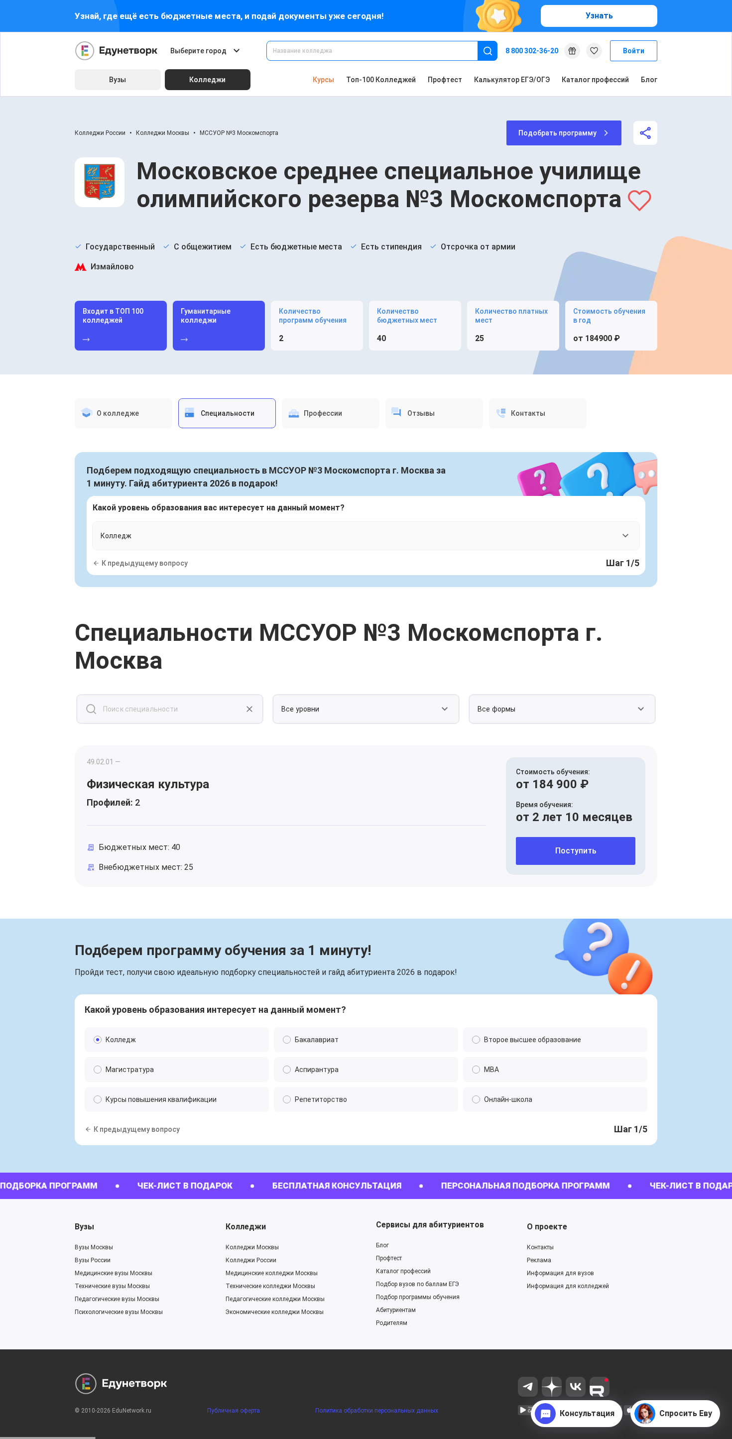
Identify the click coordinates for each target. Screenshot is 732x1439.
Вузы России (93, 1260)
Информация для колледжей (568, 1286)
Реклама (539, 1260)
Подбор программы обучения (418, 1297)
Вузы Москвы (94, 1247)
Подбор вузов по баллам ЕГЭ (417, 1284)
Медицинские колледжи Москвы (272, 1273)
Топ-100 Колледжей (381, 80)
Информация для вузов (560, 1273)
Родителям (391, 1322)
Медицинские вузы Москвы (113, 1273)
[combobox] (379, 51)
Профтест (445, 80)
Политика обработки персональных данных (376, 1410)
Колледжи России (100, 132)
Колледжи (246, 1226)
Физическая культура (148, 784)
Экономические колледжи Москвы (275, 1312)
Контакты (540, 1247)
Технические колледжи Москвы (270, 1286)
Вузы (84, 1226)
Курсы (323, 80)
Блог (649, 80)
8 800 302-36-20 (531, 51)
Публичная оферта (233, 1410)
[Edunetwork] (116, 50)
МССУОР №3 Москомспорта (239, 132)
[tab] (123, 413)
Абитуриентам (396, 1310)
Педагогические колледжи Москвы (275, 1299)
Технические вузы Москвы (112, 1286)
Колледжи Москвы (162, 132)
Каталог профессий (595, 80)
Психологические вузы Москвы (119, 1312)
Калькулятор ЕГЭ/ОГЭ (512, 80)
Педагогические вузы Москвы (117, 1299)
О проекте (547, 1226)
